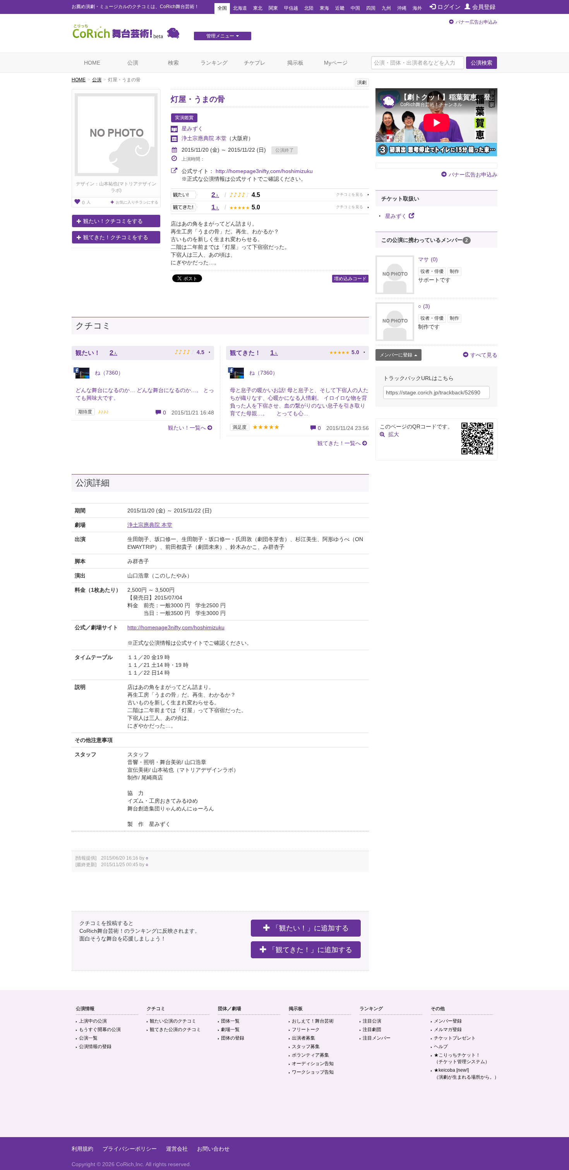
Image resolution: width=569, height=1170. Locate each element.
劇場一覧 (230, 1029)
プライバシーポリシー (130, 1149)
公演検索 (481, 63)
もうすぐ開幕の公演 (100, 1029)
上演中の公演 (93, 1021)
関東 (273, 8)
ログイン (449, 6)
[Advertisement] (284, 1112)
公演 (132, 63)
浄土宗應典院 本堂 (204, 138)
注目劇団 (372, 1029)
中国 (355, 8)
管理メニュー (220, 36)
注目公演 (372, 1021)
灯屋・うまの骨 (198, 99)
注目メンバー (377, 1038)
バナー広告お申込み (476, 22)
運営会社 (177, 1149)
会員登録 (483, 6)
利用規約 (82, 1149)
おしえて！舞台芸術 (313, 1021)
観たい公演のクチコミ (173, 1021)
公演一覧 (88, 1038)
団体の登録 (232, 1038)
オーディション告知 (313, 1063)
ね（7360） (108, 373)
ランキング (214, 63)
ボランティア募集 (310, 1055)
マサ (428, 259)
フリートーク (306, 1029)
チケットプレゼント (455, 1038)
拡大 (393, 434)
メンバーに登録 (396, 355)
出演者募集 (303, 1038)
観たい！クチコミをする (113, 221)
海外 (417, 8)
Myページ (336, 63)
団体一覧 (230, 1021)
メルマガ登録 (448, 1029)
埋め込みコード (350, 278)
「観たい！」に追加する (310, 928)
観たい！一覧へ (187, 428)
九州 (386, 8)
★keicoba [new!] (466, 1073)
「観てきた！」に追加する (310, 950)
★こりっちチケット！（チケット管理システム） (462, 1058)
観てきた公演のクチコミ (175, 1029)
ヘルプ (441, 1046)
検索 (173, 63)
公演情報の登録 (95, 1046)
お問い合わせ (213, 1149)
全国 (222, 8)
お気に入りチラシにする (137, 202)
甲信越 (291, 8)
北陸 (309, 8)
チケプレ (255, 63)
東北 (257, 8)
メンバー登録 (448, 1021)
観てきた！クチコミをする (115, 237)
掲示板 (295, 63)
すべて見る (483, 355)
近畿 (339, 8)
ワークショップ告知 (313, 1072)
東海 (324, 8)
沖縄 (401, 8)
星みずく (192, 128)
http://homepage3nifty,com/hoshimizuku (264, 171)
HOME (92, 63)
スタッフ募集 (306, 1046)
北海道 (240, 8)
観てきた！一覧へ (339, 443)
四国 (370, 8)
